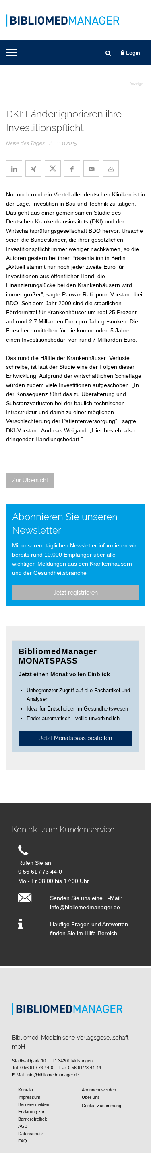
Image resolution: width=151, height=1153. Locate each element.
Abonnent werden (99, 1089)
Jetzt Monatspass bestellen (75, 738)
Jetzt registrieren (76, 592)
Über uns (91, 1097)
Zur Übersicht (30, 480)
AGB (22, 1126)
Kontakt (25, 1089)
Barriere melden (33, 1104)
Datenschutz (30, 1133)
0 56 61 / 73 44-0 (40, 871)
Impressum (29, 1097)
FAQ (22, 1140)
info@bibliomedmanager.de (85, 907)
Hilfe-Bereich (101, 933)
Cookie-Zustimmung (101, 1105)
